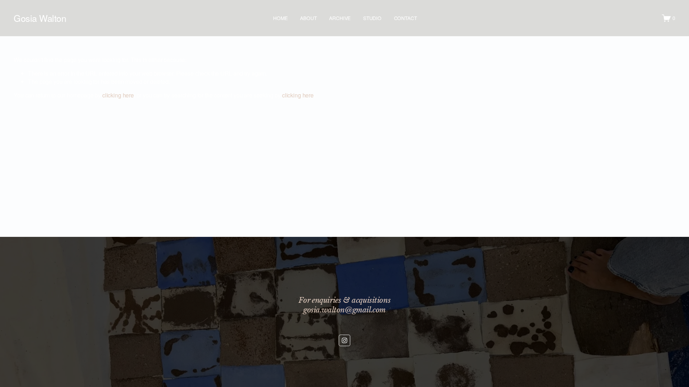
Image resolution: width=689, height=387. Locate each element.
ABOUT (308, 18)
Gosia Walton (40, 17)
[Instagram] (344, 340)
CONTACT (405, 18)
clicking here (118, 95)
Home (280, 18)
